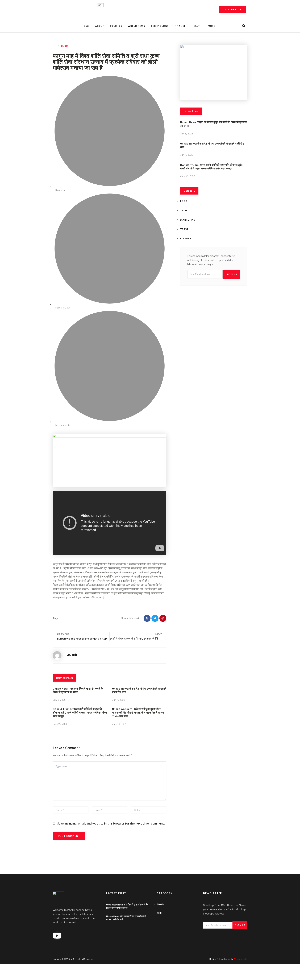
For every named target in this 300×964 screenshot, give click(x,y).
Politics (116, 26)
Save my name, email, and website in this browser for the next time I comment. (111, 823)
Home (85, 26)
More (211, 26)
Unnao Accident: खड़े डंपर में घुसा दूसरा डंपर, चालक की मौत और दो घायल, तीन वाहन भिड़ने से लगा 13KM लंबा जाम (138, 712)
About (99, 26)
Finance (180, 26)
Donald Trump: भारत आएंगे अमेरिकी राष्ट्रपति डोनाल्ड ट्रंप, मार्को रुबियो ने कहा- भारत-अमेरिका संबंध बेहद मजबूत (80, 712)
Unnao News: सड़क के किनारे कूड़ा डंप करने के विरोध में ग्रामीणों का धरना (78, 690)
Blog (64, 45)
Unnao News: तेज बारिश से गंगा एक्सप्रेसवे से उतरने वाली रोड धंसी (139, 690)
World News (136, 26)
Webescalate (240, 958)
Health (196, 26)
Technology (160, 26)
